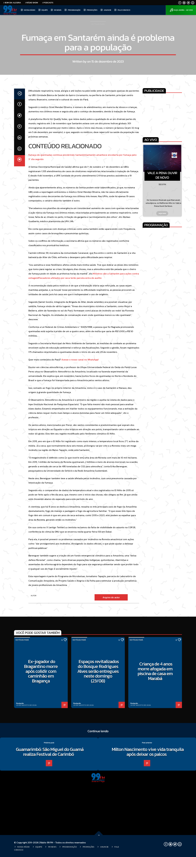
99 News (57, 10)
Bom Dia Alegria (13, 2)
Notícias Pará (98, 24)
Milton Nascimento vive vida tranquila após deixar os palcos (148, 752)
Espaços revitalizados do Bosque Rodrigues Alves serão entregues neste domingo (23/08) (98, 671)
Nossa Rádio (29, 10)
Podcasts (48, 2)
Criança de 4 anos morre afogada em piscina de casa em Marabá (155, 671)
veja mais (162, 213)
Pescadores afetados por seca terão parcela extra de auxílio (70, 278)
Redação (20, 703)
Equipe (44, 10)
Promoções (92, 10)
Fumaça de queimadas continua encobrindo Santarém (57, 155)
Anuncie (107, 10)
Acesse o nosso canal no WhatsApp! (80, 359)
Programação (74, 10)
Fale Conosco (124, 10)
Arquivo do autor (111, 597)
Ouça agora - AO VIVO (183, 10)
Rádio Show (32, 2)
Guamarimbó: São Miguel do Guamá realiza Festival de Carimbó (50, 752)
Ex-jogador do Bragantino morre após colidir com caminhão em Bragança (41, 671)
